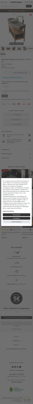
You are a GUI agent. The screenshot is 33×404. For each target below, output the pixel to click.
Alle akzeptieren (16, 214)
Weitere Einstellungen (8, 211)
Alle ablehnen (16, 218)
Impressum (22, 205)
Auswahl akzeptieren (16, 222)
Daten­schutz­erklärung (16, 208)
